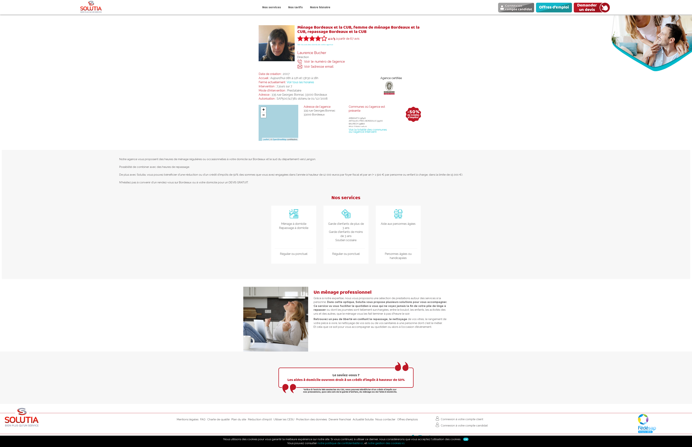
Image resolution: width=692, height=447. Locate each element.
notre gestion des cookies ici (386, 443)
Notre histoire (320, 7)
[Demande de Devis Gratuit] (593, 8)
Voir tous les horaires (300, 82)
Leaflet (266, 139)
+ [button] (263, 109)
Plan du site (238, 419)
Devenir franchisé (340, 419)
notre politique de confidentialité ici (340, 443)
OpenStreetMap (279, 139)
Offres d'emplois (407, 419)
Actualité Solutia (363, 419)
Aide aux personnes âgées (398, 223)
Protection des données (311, 419)
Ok (466, 439)
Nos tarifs (295, 7)
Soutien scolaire (345, 240)
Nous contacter (385, 419)
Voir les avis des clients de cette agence (315, 45)
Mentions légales (187, 419)
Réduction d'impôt (260, 419)
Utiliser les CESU (284, 419)
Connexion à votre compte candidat (464, 425)
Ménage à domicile (293, 223)
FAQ (202, 419)
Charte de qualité (218, 419)
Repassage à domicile (293, 228)
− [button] (263, 115)
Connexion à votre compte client (461, 419)
